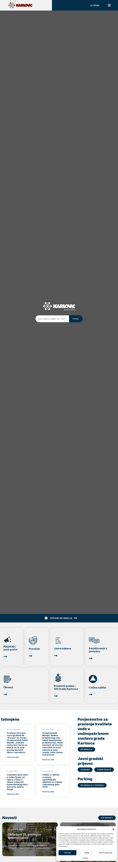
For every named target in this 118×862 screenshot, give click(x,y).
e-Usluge (94, 5)
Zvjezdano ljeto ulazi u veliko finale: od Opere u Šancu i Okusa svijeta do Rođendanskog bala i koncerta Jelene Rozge (17, 782)
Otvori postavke (105, 853)
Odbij (86, 853)
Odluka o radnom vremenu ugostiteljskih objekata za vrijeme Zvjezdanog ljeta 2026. (52, 781)
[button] (113, 829)
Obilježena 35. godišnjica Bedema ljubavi (24, 836)
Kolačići (85, 858)
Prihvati (67, 853)
